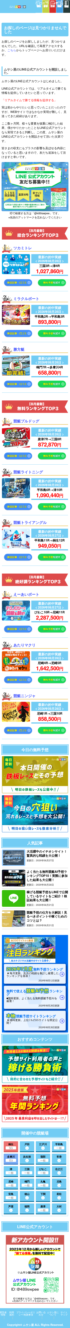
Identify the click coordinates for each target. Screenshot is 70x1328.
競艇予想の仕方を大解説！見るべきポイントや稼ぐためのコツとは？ (47, 916)
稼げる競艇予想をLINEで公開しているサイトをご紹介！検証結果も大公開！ (47, 896)
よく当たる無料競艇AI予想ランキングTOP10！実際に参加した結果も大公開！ (47, 875)
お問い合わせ (41, 1313)
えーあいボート (26, 594)
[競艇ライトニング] (16, 497)
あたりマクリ (24, 645)
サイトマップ (63, 1313)
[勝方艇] (16, 374)
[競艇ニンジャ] (16, 720)
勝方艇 (18, 349)
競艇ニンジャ (24, 695)
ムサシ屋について (53, 1313)
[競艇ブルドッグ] (16, 446)
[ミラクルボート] (16, 323)
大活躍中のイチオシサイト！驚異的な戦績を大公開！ (47, 853)
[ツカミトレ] (16, 273)
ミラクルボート (26, 298)
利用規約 (11, 1313)
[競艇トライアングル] (16, 547)
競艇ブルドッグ (26, 421)
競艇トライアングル (30, 522)
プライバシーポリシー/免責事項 (25, 1313)
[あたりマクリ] (16, 670)
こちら (11, 50)
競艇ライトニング (28, 471)
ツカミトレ (22, 247)
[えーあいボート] (16, 619)
